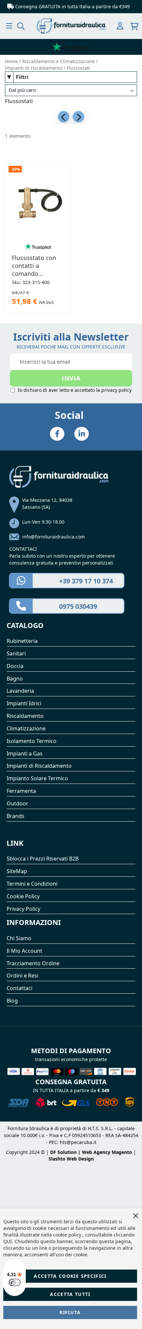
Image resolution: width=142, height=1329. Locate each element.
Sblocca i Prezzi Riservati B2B (43, 858)
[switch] (14, 1282)
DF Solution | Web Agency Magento (91, 1152)
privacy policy (116, 390)
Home (12, 61)
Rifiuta (70, 1312)
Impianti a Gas (25, 753)
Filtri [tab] (22, 77)
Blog (12, 1000)
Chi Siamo (19, 938)
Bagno (15, 678)
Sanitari (16, 653)
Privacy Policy (23, 908)
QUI (7, 1241)
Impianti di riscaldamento (34, 68)
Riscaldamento (25, 716)
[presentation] (63, 117)
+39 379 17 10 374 (86, 580)
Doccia (15, 666)
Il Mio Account (24, 950)
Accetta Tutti (70, 1294)
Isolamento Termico (31, 741)
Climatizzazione (26, 728)
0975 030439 (78, 606)
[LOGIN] (120, 26)
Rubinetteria (22, 641)
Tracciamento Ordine (33, 963)
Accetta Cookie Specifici (70, 1276)
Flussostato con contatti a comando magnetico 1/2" (34, 265)
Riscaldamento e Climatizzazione (59, 61)
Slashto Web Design (71, 1159)
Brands (15, 816)
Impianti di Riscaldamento (39, 765)
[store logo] (71, 26)
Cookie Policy (23, 896)
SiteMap (17, 871)
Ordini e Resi (22, 975)
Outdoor (17, 803)
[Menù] (9, 26)
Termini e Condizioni (32, 883)
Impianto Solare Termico (37, 778)
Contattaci (19, 988)
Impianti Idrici (24, 703)
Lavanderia (20, 690)
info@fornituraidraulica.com (53, 537)
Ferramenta (21, 790)
